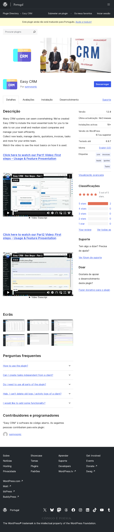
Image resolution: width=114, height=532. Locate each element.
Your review (85, 229)
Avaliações (28, 99)
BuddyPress (11, 496)
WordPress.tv (67, 471)
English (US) (105, 147)
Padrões (35, 471)
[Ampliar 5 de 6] (69, 323)
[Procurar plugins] (34, 32)
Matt (7, 486)
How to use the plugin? (15, 365)
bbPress (9, 491)
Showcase (36, 455)
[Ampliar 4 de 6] (44, 337)
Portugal (14, 510)
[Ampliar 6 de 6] (69, 337)
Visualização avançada (91, 175)
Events (90, 460)
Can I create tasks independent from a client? (28, 375)
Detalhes (11, 99)
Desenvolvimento (69, 99)
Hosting (7, 466)
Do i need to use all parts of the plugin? (24, 384)
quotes (107, 160)
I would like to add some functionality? (24, 403)
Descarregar (102, 84)
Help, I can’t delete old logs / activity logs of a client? (32, 393)
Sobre (6, 455)
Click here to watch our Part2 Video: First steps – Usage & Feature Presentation (32, 236)
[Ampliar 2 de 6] (20, 338)
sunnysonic (31, 86)
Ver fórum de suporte (90, 257)
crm (98, 154)
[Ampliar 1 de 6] (20, 323)
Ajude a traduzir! (84, 22)
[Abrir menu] (109, 4)
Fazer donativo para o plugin (94, 289)
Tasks (107, 166)
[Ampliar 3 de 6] (44, 323)
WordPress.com (13, 481)
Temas (34, 460)
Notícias (7, 460)
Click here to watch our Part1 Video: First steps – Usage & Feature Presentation (32, 156)
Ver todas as (104, 229)
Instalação (47, 99)
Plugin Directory (11, 13)
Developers (64, 466)
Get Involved (93, 455)
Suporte (106, 99)
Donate (91, 466)
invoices (106, 154)
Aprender (63, 455)
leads (98, 160)
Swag (90, 471)
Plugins (34, 466)
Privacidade (9, 471)
